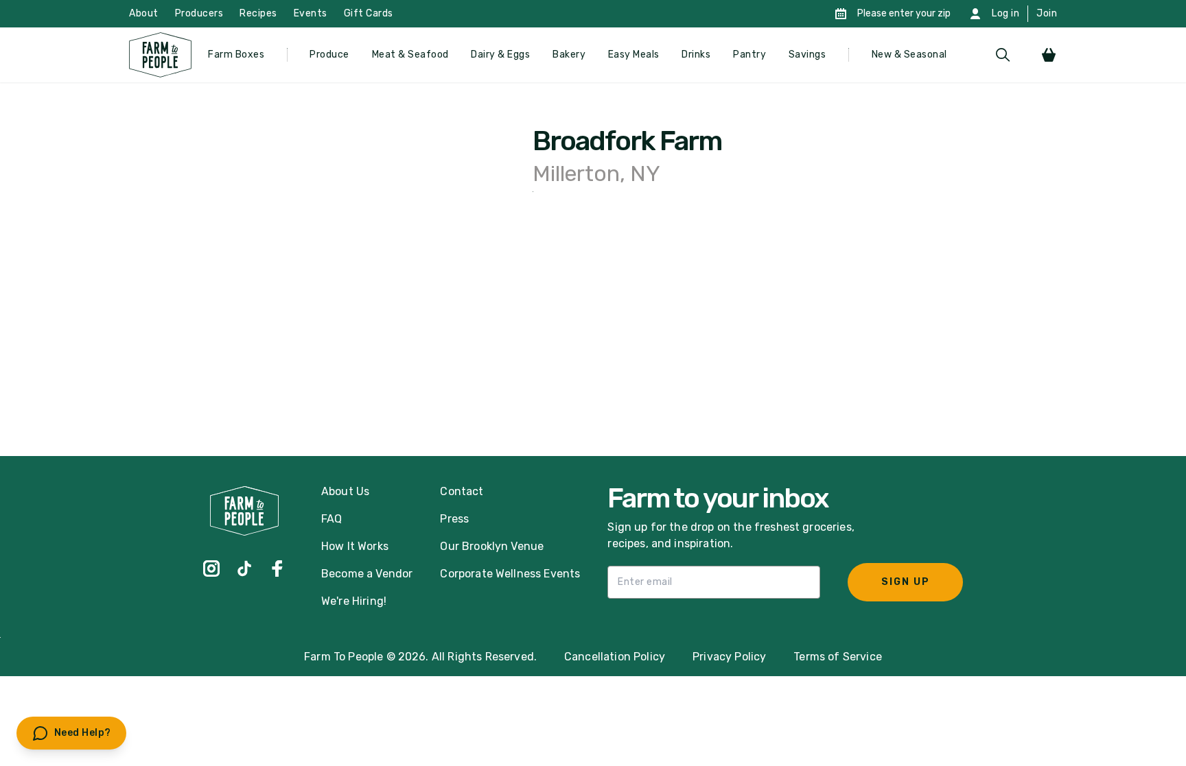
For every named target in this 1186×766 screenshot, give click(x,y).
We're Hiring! (353, 601)
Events (310, 13)
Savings (807, 54)
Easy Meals (634, 54)
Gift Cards (368, 13)
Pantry (749, 54)
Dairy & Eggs (500, 54)
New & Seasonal (909, 54)
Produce (329, 54)
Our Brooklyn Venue (492, 546)
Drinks (696, 54)
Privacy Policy (729, 656)
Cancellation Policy (614, 656)
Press (454, 518)
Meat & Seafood (410, 54)
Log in (1005, 13)
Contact (461, 491)
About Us (345, 491)
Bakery (569, 54)
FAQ (331, 518)
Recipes (258, 13)
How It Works (354, 546)
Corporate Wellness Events (510, 573)
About (144, 13)
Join (1046, 13)
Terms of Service (837, 656)
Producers (199, 13)
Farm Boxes (236, 54)
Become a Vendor (366, 573)
